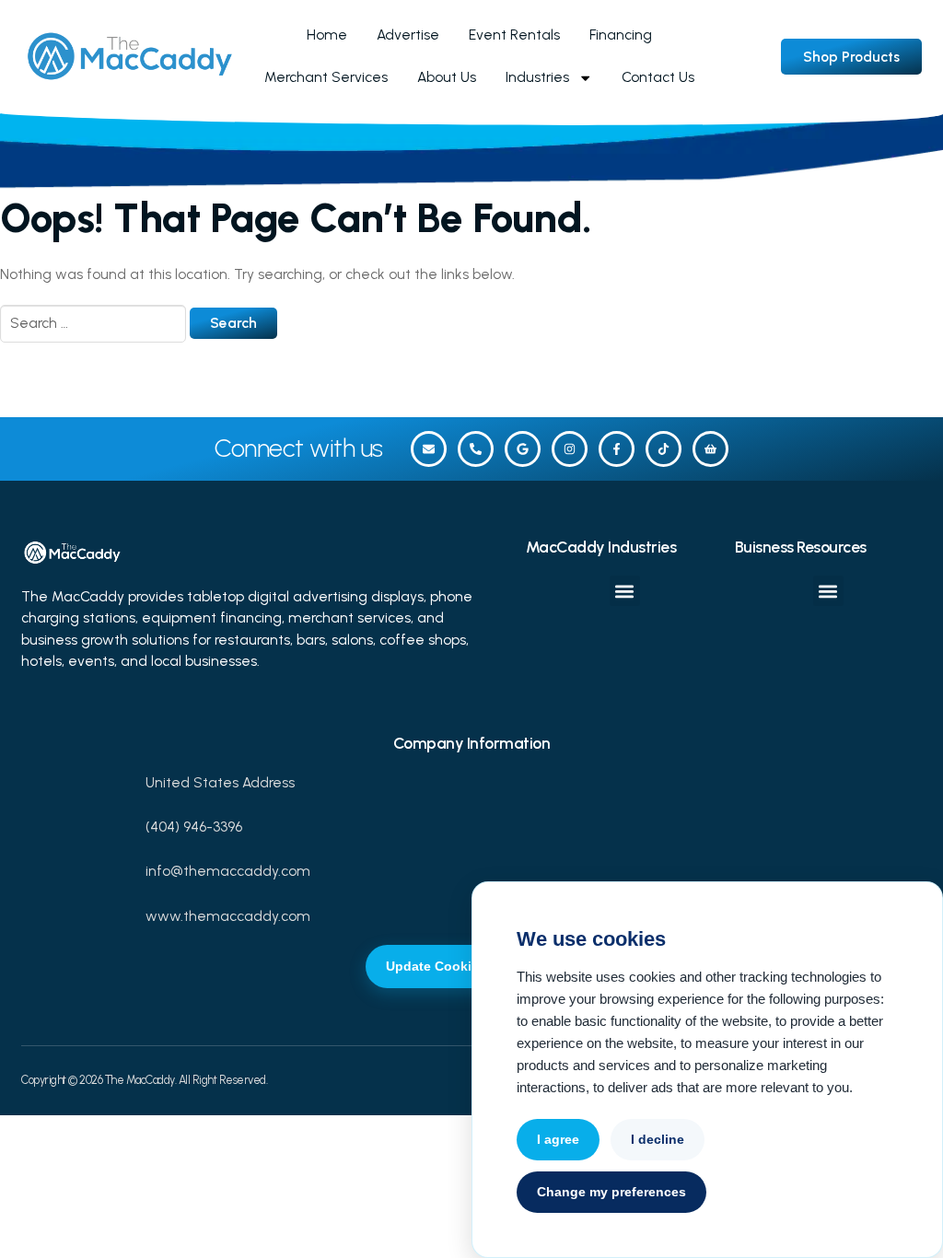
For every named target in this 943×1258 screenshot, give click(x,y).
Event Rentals (514, 34)
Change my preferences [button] (611, 1191)
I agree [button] (558, 1139)
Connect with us (299, 448)
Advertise (408, 34)
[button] (625, 591)
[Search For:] (95, 323)
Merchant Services (326, 77)
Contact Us (658, 77)
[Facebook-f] (616, 449)
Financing (620, 34)
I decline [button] (657, 1139)
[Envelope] (429, 449)
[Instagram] (570, 449)
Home (327, 34)
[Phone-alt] (476, 449)
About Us (446, 77)
